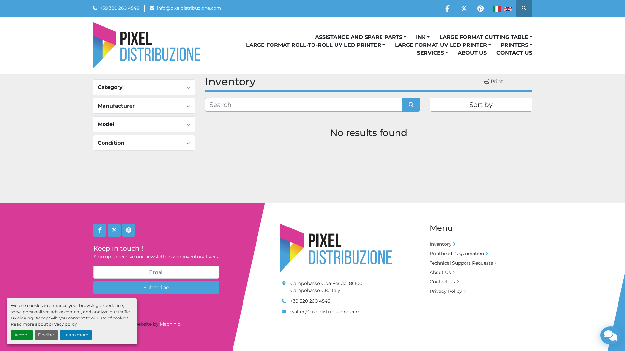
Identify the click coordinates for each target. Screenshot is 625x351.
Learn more (75, 334)
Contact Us (514, 53)
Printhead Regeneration (457, 253)
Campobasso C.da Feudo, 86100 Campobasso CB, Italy (326, 286)
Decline (46, 334)
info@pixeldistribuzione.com (189, 8)
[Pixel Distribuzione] (336, 248)
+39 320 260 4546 (119, 8)
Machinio (170, 324)
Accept (21, 334)
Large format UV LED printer (441, 45)
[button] (360, 37)
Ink (421, 37)
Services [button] (430, 53)
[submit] (411, 105)
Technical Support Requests (461, 263)
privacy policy (63, 324)
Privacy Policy (446, 291)
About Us (472, 53)
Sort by (481, 105)
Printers (514, 45)
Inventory (440, 244)
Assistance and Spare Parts (358, 37)
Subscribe (156, 287)
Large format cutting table (483, 37)
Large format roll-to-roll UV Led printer (313, 45)
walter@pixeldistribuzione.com (325, 312)
